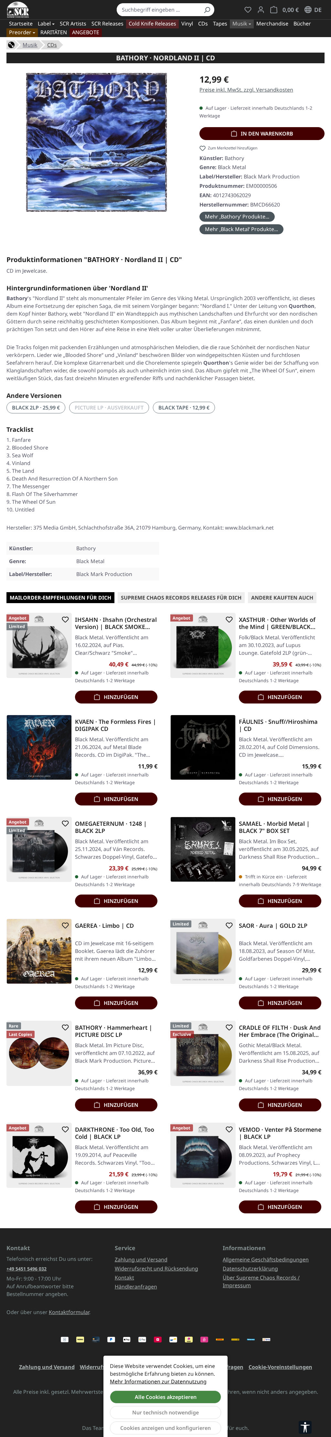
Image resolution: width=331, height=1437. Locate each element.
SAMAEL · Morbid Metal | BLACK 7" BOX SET (274, 827)
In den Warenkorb (266, 133)
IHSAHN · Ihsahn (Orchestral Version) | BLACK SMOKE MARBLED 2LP (116, 623)
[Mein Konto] (260, 9)
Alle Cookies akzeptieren (166, 1397)
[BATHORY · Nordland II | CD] (96, 142)
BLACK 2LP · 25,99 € (36, 407)
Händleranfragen (136, 1286)
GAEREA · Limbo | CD (104, 925)
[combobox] (158, 9)
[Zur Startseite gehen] (17, 9)
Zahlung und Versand (141, 1259)
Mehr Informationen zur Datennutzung (158, 1381)
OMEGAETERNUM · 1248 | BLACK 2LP (111, 827)
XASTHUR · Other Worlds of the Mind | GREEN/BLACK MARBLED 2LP (277, 623)
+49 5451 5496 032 (26, 1269)
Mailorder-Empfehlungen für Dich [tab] (60, 597)
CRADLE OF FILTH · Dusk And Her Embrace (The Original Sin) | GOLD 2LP (280, 1031)
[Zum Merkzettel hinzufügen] (64, 619)
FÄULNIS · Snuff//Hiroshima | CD (278, 725)
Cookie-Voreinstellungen (280, 1367)
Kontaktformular (69, 1312)
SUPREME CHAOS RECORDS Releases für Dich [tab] (181, 597)
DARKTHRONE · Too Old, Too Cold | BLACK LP (114, 1133)
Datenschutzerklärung (250, 1268)
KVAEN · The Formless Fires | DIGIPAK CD (115, 725)
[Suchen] (206, 9)
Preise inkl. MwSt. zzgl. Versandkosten (246, 89)
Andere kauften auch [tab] (282, 597)
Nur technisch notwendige (165, 1412)
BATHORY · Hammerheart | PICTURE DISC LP (113, 1031)
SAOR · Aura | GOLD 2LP (273, 925)
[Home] (11, 44)
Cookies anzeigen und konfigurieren (165, 1428)
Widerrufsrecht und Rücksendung (156, 1268)
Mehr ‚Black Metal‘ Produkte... (241, 229)
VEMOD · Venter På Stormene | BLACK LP (280, 1133)
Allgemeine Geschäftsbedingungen (266, 1259)
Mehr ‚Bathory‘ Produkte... (237, 216)
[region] (96, 145)
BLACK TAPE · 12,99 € (183, 407)
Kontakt (124, 1277)
